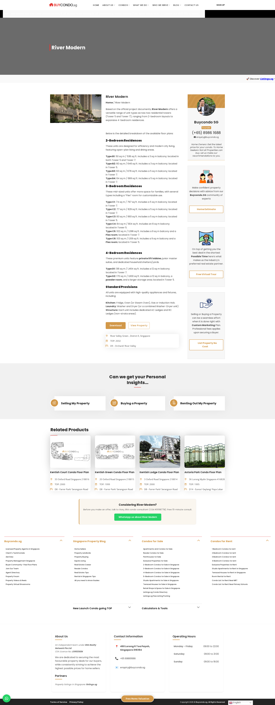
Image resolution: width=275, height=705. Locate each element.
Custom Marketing (203, 325)
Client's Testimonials (15, 553)
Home (96, 5)
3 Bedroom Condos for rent (224, 557)
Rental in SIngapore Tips (85, 576)
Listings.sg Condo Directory (155, 592)
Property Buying (81, 557)
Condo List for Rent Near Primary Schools (230, 584)
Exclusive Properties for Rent (224, 564)
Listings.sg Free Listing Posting (156, 596)
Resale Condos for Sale (153, 553)
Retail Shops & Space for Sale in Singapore (161, 588)
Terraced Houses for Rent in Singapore (229, 572)
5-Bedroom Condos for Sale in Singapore (161, 576)
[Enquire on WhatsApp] (7, 698)
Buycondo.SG (198, 195)
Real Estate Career (82, 564)
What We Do (140, 5)
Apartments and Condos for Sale (157, 549)
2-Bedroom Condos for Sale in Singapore (161, 564)
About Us (107, 5)
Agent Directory (13, 572)
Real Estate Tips (81, 572)
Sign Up (220, 5)
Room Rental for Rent (221, 576)
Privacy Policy (76, 702)
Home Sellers (80, 549)
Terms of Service (58, 702)
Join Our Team (12, 568)
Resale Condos (81, 568)
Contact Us (191, 5)
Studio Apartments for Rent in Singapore (230, 568)
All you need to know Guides (86, 580)
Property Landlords (82, 553)
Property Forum (12, 576)
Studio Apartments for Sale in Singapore (161, 580)
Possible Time (199, 256)
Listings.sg (222, 78)
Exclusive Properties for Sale (155, 561)
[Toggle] (61, 540)
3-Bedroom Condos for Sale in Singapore (161, 568)
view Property (139, 325)
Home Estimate (206, 209)
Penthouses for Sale (152, 557)
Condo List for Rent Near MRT (224, 580)
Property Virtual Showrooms (18, 584)
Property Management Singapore (20, 561)
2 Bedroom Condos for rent (224, 553)
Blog (176, 5)
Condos (123, 5)
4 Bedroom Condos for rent (224, 561)
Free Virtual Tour (206, 274)
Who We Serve (160, 5)
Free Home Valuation (137, 698)
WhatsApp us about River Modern (138, 517)
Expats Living (80, 561)
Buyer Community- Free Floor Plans (21, 564)
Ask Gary (9, 557)
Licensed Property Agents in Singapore (23, 549)
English (236, 702)
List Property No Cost (207, 344)
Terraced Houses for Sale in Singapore (159, 584)
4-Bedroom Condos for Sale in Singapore (161, 572)
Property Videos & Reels (16, 580)
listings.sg (91, 684)
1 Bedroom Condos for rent (224, 549)
